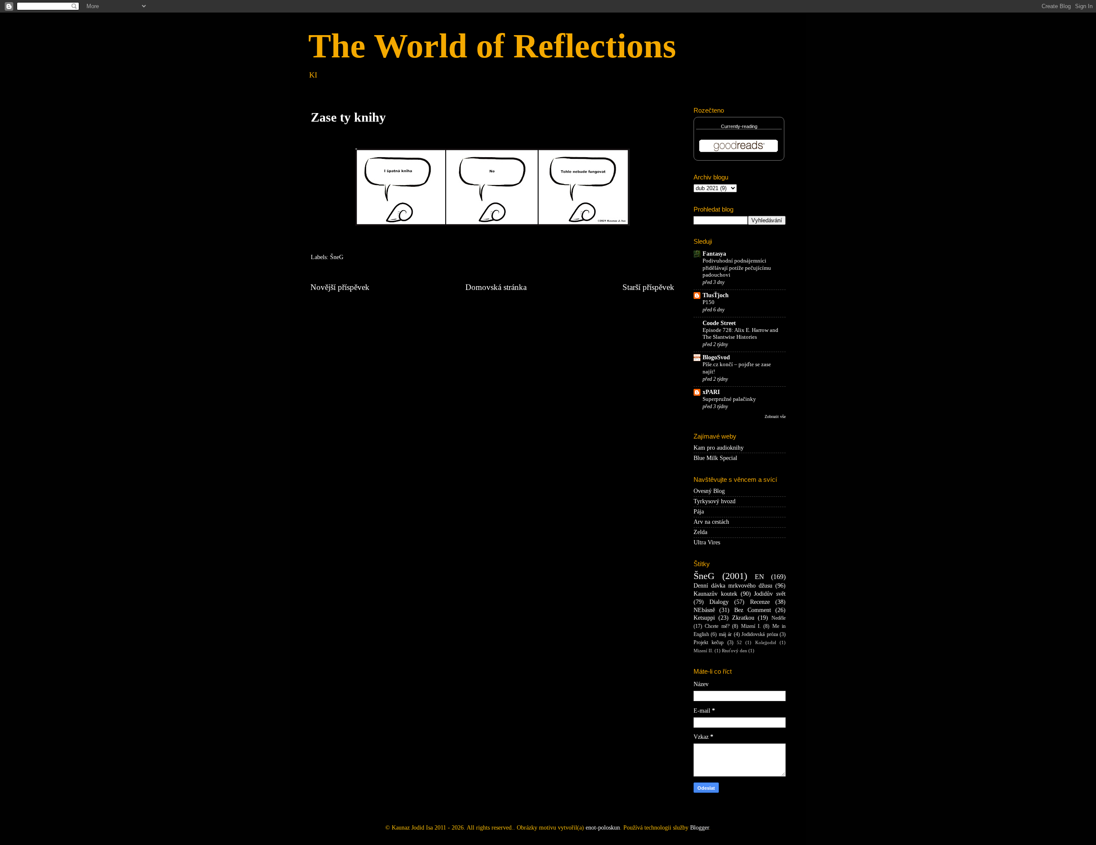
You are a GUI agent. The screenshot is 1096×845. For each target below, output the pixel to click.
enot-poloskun (603, 827)
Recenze (760, 602)
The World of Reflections (492, 46)
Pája (699, 511)
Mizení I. (751, 626)
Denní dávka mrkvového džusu (733, 585)
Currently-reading (739, 126)
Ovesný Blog (709, 491)
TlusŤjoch (716, 295)
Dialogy (719, 602)
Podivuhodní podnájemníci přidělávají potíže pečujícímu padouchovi (737, 268)
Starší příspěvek (648, 287)
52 (739, 642)
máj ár (725, 634)
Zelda (700, 532)
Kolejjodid (765, 642)
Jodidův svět (770, 594)
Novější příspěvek (339, 287)
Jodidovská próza (759, 634)
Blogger (699, 827)
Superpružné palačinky (729, 399)
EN (759, 577)
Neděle (778, 618)
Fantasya (714, 254)
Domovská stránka (496, 287)
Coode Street (719, 323)
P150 (709, 302)
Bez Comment (752, 610)
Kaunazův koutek (715, 594)
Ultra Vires (707, 542)
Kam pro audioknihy (719, 448)
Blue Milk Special (715, 458)
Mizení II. (703, 650)
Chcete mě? (717, 626)
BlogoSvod (716, 357)
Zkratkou (743, 618)
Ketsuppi (704, 618)
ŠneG (336, 257)
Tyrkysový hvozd (715, 501)
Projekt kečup (709, 642)
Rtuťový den (734, 650)
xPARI (711, 392)
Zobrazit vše (775, 416)
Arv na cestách (711, 522)
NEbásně (704, 610)
